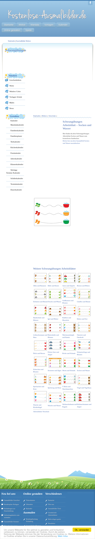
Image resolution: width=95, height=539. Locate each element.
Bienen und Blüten (83, 286)
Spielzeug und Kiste (54, 388)
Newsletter (51, 523)
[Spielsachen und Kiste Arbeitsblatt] (40, 384)
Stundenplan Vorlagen (11, 504)
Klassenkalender (17, 164)
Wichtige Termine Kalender (13, 171)
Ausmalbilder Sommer (11, 522)
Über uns (51, 504)
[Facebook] (90, 3)
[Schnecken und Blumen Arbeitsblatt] (40, 367)
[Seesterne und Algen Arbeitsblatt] (55, 368)
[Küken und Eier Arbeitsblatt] (84, 316)
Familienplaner (16, 136)
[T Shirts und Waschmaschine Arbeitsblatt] (69, 384)
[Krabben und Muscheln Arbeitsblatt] (69, 315)
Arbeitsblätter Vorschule (41, 412)
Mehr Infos (63, 536)
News (11, 108)
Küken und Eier (82, 319)
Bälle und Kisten (53, 286)
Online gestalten (12, 30)
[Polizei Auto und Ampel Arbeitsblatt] (55, 350)
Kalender (63, 25)
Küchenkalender (17, 147)
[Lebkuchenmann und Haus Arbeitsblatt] (40, 332)
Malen (11, 103)
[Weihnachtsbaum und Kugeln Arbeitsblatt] (69, 402)
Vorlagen (49, 25)
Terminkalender (17, 184)
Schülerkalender (17, 178)
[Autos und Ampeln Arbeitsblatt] (69, 283)
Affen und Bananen (39, 286)
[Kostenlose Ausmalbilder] (47, 21)
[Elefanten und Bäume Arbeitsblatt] (40, 299)
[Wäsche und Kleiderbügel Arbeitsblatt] (40, 402)
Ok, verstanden (82, 529)
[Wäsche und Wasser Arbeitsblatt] (55, 403)
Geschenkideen (15, 80)
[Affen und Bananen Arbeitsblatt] (40, 283)
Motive (22, 25)
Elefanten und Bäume (40, 302)
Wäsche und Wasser (54, 405)
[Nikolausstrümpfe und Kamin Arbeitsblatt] (69, 332)
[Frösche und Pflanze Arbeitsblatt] (55, 299)
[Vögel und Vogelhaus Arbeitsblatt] (84, 385)
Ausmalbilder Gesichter (12, 500)
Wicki (11, 86)
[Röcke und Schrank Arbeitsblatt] (69, 351)
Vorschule (52, 116)
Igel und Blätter (53, 319)
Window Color (15, 91)
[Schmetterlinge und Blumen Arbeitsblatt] (84, 350)
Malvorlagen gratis (54, 519)
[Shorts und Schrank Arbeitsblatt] (69, 368)
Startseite (8, 25)
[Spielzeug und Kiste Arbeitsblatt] (55, 385)
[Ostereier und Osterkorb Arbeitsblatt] (84, 332)
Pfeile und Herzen (39, 353)
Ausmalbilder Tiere (54, 509)
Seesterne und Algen (54, 370)
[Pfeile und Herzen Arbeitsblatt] (40, 351)
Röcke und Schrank (68, 353)
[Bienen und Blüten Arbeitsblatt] (84, 283)
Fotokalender (16, 153)
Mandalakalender (17, 125)
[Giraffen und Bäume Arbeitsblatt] (84, 299)
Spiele (28, 30)
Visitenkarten (30, 500)
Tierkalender (15, 142)
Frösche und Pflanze (54, 302)
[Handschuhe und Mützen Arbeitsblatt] (40, 315)
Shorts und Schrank (68, 370)
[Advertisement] (51, 62)
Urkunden (29, 504)
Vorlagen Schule (15, 97)
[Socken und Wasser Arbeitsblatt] (84, 368)
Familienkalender (17, 130)
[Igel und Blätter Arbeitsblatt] (55, 316)
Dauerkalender (16, 190)
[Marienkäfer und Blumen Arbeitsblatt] (55, 332)
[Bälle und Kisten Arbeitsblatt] (55, 283)
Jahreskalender (16, 159)
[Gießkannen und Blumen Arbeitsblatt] (69, 298)
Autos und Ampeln (68, 286)
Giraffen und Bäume (83, 302)
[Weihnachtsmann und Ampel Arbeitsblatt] (84, 402)
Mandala (35, 25)
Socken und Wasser (83, 370)
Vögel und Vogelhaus (84, 388)
